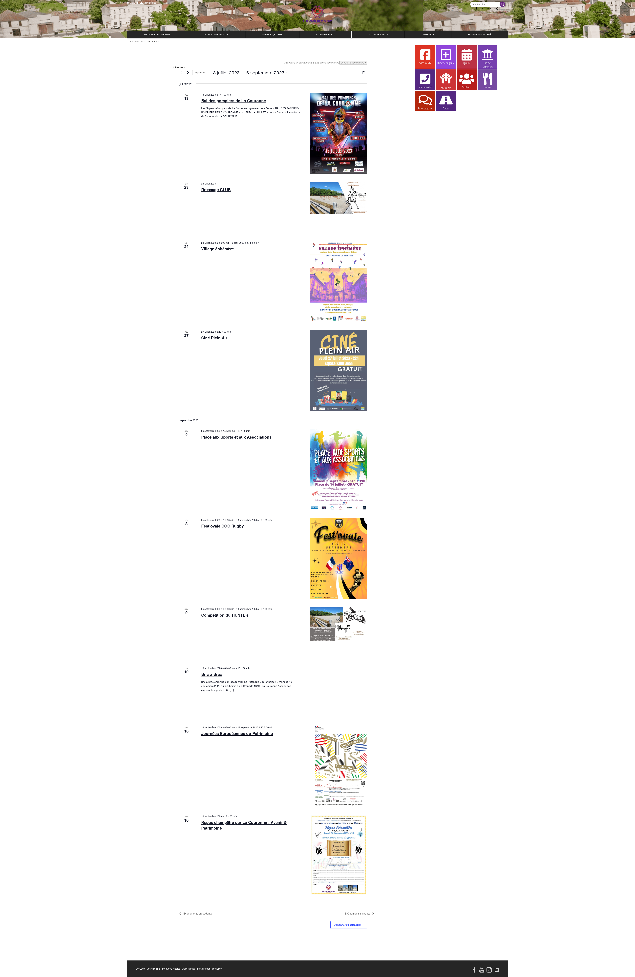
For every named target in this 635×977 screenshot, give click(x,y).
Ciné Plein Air (214, 338)
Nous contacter (425, 87)
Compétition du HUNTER (224, 615)
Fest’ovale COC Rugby (222, 526)
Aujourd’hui (200, 72)
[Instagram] (489, 971)
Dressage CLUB (216, 189)
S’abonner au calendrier (347, 924)
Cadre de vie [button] (428, 34)
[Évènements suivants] (188, 73)
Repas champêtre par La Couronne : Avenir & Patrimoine (244, 825)
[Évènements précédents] (181, 73)
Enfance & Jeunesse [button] (272, 34)
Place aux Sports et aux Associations (236, 437)
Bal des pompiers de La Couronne (233, 100)
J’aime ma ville (425, 63)
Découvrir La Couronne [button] (157, 34)
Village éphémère (217, 248)
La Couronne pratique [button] (216, 34)
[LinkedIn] (497, 971)
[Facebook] (474, 971)
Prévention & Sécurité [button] (479, 34)
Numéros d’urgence (445, 63)
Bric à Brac (211, 674)
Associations (446, 87)
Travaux (446, 108)
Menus (487, 87)
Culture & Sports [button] (325, 34)
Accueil (134, 2)
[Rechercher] (502, 4)
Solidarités (466, 87)
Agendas (466, 63)
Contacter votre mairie (148, 968)
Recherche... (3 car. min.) (485, 8)
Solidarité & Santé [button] (378, 34)
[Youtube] (481, 971)
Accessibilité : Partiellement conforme (202, 968)
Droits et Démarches (487, 63)
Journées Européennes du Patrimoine (237, 733)
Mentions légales (171, 968)
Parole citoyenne (425, 108)
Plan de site (149, 2)
